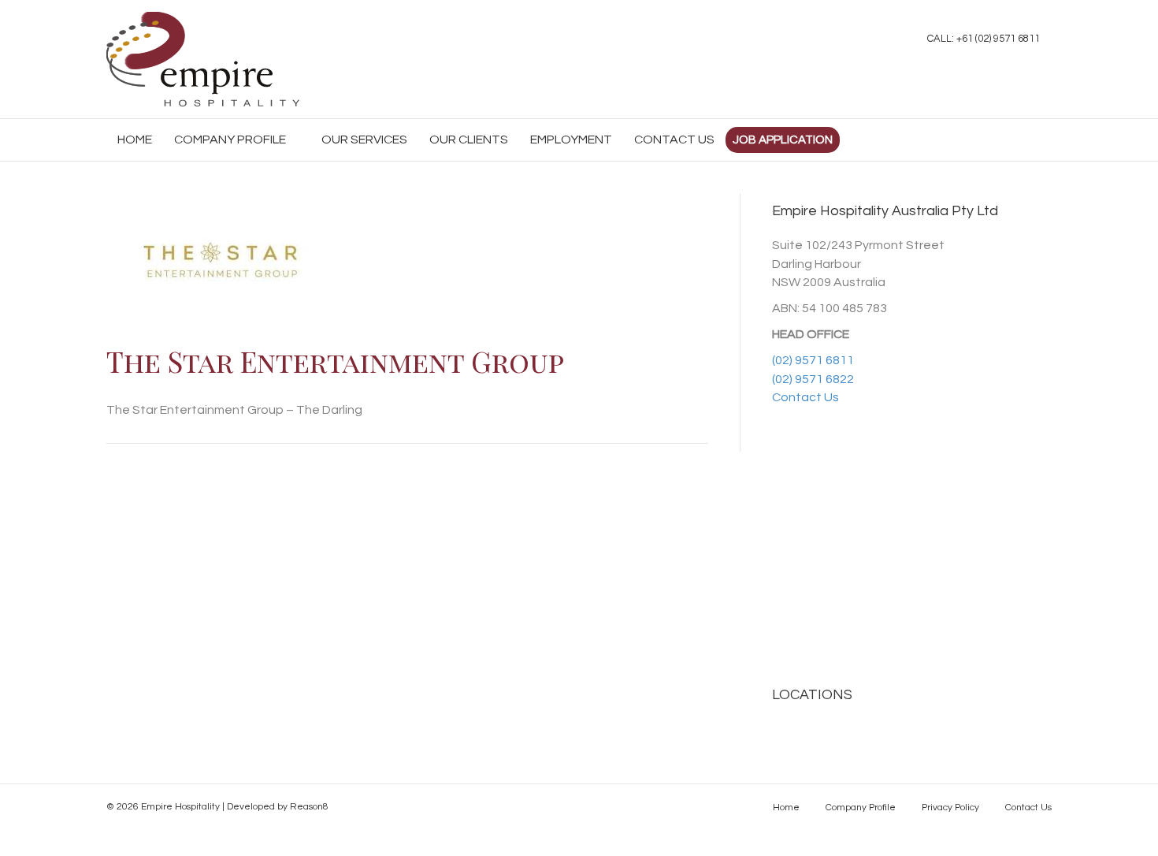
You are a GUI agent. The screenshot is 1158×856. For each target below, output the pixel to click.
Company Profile (230, 139)
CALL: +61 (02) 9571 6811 (983, 38)
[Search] (1039, 137)
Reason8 (309, 807)
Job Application (783, 140)
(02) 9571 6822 (813, 379)
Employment (571, 139)
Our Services (364, 139)
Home (786, 807)
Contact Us (674, 139)
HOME (134, 139)
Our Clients (468, 139)
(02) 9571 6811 (813, 360)
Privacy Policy (950, 807)
